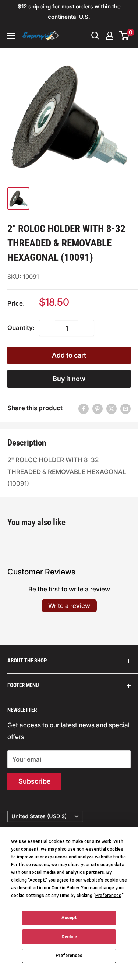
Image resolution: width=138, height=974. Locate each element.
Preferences (69, 955)
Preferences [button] (108, 895)
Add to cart (69, 355)
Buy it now (69, 379)
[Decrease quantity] (47, 328)
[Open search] (95, 36)
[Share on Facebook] (83, 408)
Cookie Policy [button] (65, 887)
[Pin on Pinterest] (97, 408)
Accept (69, 917)
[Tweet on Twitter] (111, 408)
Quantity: (21, 327)
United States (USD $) (39, 816)
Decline (69, 936)
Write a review (69, 605)
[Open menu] (11, 36)
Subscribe (34, 781)
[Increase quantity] (86, 328)
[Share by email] (125, 408)
